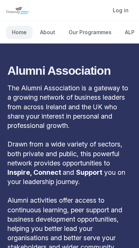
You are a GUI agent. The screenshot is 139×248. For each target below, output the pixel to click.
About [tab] (47, 32)
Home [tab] (19, 32)
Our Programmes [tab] (90, 32)
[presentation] (69, 32)
